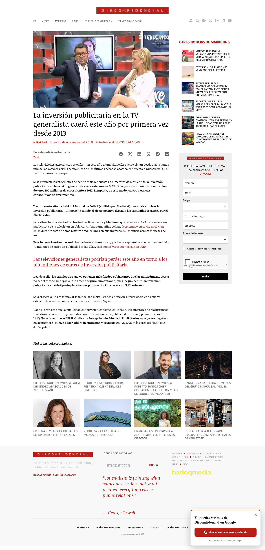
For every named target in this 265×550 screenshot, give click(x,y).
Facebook (177, 453)
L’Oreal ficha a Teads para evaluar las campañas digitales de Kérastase (208, 434)
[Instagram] (217, 20)
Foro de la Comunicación (98, 21)
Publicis (197, 457)
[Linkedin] (223, 20)
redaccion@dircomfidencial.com (54, 474)
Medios (45, 21)
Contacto (155, 527)
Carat (185, 464)
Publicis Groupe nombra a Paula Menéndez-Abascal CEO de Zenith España (56, 386)
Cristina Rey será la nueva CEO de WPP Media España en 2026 (55, 432)
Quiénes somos (135, 527)
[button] (121, 154)
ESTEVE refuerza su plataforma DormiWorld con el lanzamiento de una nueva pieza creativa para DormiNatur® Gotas (212, 89)
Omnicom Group (180, 460)
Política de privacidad (108, 527)
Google (176, 457)
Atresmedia (192, 453)
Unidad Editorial (214, 457)
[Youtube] (230, 20)
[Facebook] (204, 20)
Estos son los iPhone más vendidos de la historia (212, 68)
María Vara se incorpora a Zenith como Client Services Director (154, 434)
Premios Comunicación (130, 21)
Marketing (60, 21)
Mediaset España (212, 453)
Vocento (218, 460)
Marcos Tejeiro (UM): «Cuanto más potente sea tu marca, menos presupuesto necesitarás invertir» (213, 55)
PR (34, 21)
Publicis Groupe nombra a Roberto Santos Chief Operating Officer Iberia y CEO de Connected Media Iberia (156, 388)
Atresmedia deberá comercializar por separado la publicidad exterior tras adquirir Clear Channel (214, 121)
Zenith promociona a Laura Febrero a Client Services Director (104, 386)
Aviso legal (83, 527)
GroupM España (201, 460)
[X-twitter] (210, 20)
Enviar (205, 276)
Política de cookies (177, 527)
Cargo (186, 200)
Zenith (37, 157)
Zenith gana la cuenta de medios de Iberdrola (102, 432)
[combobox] (124, 464)
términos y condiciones (209, 248)
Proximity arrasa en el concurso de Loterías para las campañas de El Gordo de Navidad (214, 138)
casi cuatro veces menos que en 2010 (121, 246)
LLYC (186, 457)
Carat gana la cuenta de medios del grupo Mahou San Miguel (208, 384)
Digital (75, 21)
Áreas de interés (193, 233)
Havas (175, 464)
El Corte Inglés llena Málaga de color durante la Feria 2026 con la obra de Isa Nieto (213, 105)
